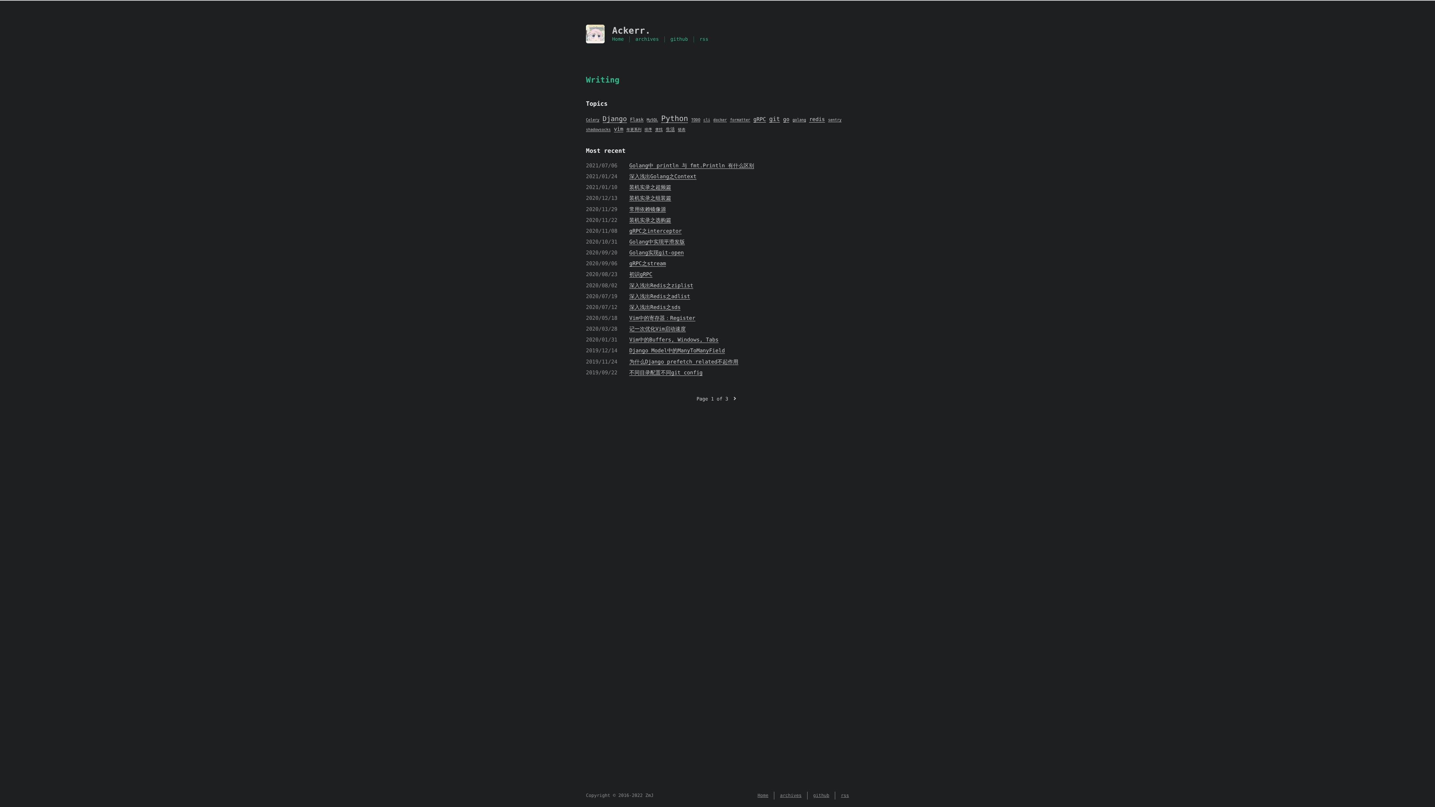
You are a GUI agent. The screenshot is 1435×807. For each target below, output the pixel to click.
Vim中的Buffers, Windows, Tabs (674, 340)
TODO (695, 120)
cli (706, 120)
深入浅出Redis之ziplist (661, 286)
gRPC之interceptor (655, 231)
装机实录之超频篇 (650, 188)
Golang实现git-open (656, 253)
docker (720, 120)
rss (704, 39)
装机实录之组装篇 (650, 198)
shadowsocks (598, 130)
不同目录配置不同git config (666, 373)
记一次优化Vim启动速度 (657, 329)
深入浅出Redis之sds (655, 307)
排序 (648, 130)
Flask (637, 119)
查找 (659, 130)
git (774, 119)
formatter (740, 120)
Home (618, 39)
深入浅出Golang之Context (663, 177)
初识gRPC (640, 275)
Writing (603, 79)
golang (799, 120)
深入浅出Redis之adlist (659, 297)
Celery (592, 120)
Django (615, 119)
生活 (670, 129)
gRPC (759, 120)
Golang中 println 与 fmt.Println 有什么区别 (691, 166)
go (786, 120)
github (679, 39)
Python (674, 118)
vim (618, 129)
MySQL (652, 120)
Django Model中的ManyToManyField (677, 351)
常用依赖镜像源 (647, 210)
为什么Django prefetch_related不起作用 (683, 362)
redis (817, 120)
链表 (681, 130)
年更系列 (633, 130)
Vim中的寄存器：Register (662, 318)
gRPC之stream (647, 264)
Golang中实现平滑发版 (657, 242)
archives (647, 39)
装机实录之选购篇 (650, 220)
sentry (835, 120)
